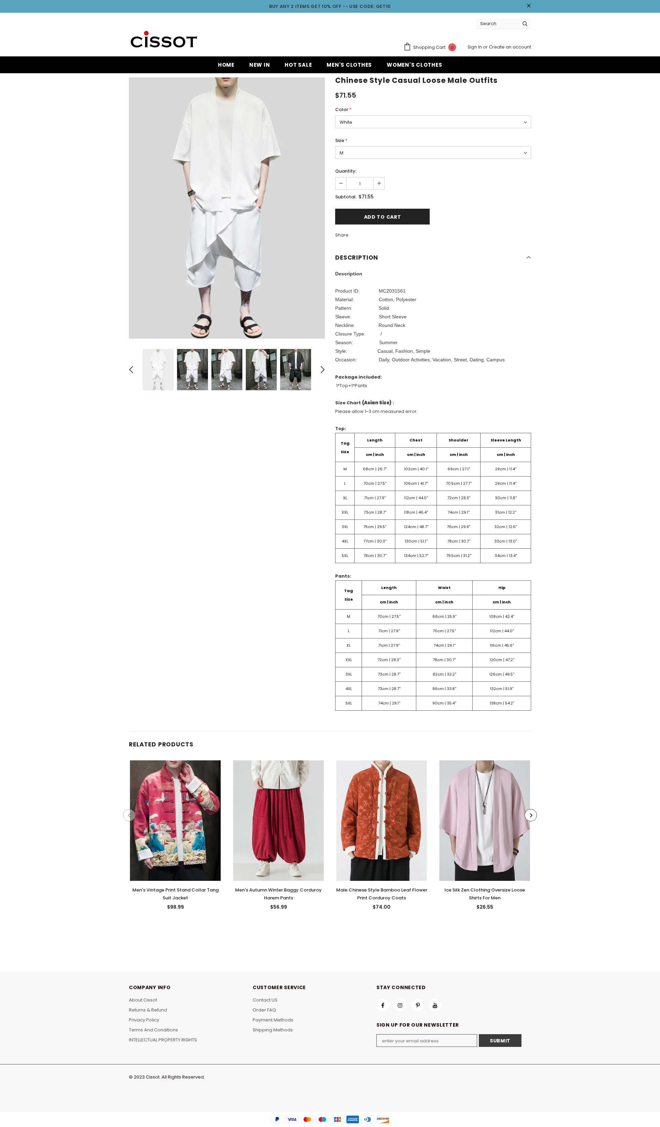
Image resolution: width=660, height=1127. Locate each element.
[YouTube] (435, 1005)
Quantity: (345, 171)
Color (343, 109)
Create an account (510, 47)
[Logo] (163, 40)
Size (341, 140)
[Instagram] (400, 1005)
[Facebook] (382, 1005)
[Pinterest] (417, 1005)
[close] (528, 6)
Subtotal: (345, 197)
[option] (227, 208)
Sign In (475, 47)
